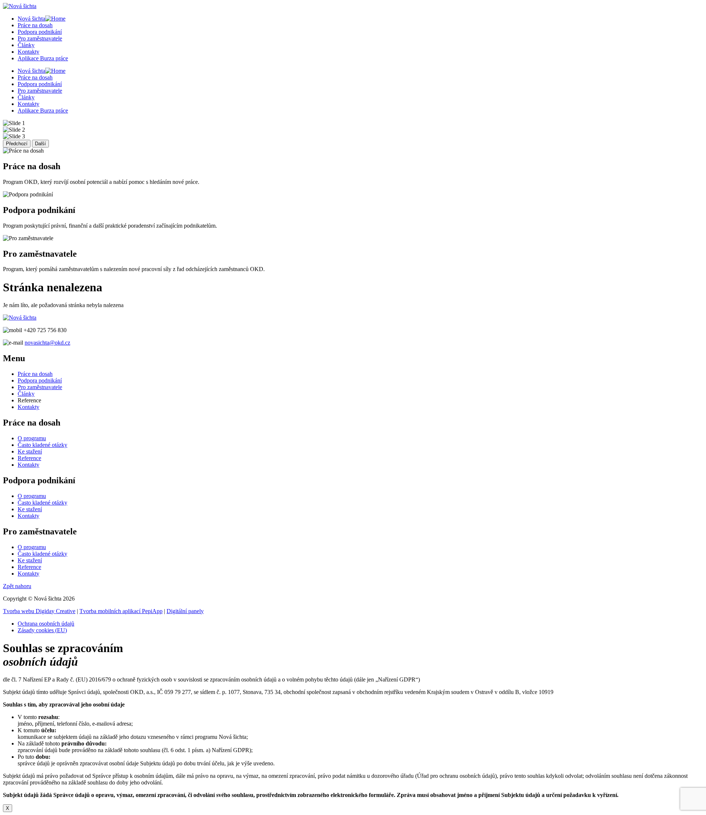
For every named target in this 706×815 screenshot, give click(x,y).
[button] (17, 586)
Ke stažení (30, 451)
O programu (32, 438)
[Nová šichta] (19, 317)
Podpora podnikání (40, 32)
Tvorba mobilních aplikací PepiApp (121, 611)
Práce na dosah (35, 25)
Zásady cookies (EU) (42, 630)
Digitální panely (185, 611)
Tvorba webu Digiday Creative (39, 611)
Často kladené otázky (42, 445)
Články (26, 45)
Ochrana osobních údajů (46, 623)
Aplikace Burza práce (43, 58)
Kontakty (28, 52)
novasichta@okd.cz (47, 342)
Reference (29, 458)
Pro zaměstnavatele (40, 38)
